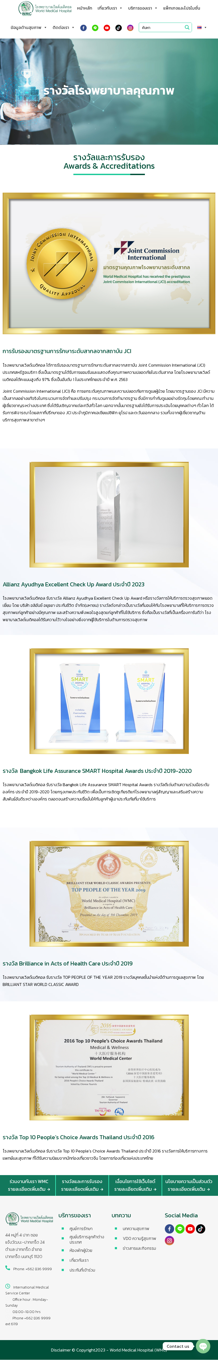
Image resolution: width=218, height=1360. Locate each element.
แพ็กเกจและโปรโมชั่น (181, 8)
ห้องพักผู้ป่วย (81, 1250)
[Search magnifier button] (187, 27)
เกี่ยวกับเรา (107, 8)
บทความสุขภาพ (136, 1228)
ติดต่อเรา (61, 27)
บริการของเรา (140, 8)
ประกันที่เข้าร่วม (82, 1270)
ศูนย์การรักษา (81, 1228)
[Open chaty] (203, 1346)
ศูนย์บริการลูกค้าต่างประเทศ (87, 1239)
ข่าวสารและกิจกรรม (139, 1248)
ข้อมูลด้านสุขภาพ (26, 27)
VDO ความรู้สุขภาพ (139, 1238)
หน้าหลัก (84, 8)
